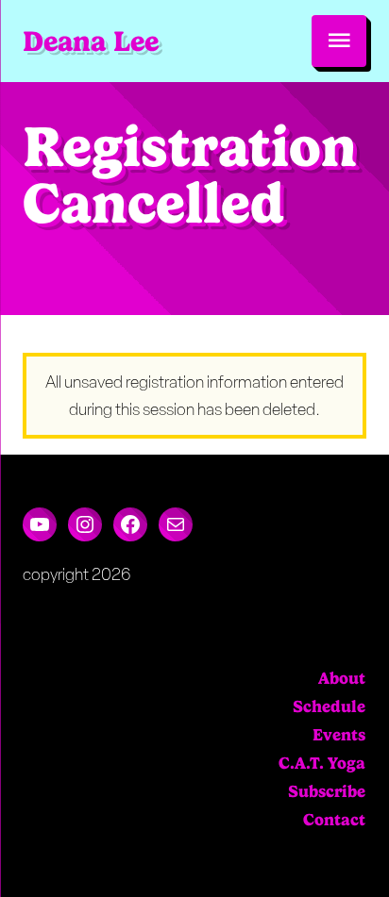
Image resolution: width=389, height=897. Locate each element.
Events (339, 734)
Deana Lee (91, 41)
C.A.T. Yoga (322, 763)
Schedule (329, 706)
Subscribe (326, 791)
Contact (334, 819)
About (341, 678)
